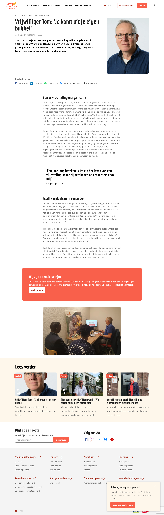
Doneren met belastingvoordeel (28, 487)
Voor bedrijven (92, 478)
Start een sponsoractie (24, 466)
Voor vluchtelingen (129, 478)
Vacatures (89, 457)
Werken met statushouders (95, 483)
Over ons (68, 5)
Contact (54, 457)
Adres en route (56, 462)
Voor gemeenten (58, 478)
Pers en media (55, 470)
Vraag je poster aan (123, 505)
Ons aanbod (55, 483)
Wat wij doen (33, 5)
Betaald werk (89, 462)
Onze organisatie (126, 466)
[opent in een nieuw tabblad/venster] (127, 513)
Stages (87, 470)
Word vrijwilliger (126, 5)
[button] (154, 5)
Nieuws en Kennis (83, 5)
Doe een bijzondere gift (25, 483)
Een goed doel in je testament (27, 491)
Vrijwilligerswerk (91, 466)
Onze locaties (55, 466)
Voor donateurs (23, 478)
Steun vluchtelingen (51, 5)
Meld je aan (37, 290)
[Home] (16, 15)
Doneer (142, 5)
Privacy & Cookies (126, 470)
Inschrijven (61, 440)
